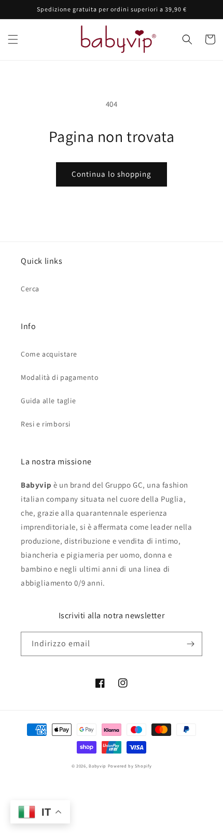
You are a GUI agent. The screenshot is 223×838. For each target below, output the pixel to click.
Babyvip (97, 766)
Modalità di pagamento (60, 377)
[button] (13, 39)
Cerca (30, 288)
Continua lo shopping (111, 174)
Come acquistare (49, 354)
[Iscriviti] (190, 644)
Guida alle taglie (48, 400)
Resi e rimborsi (46, 424)
